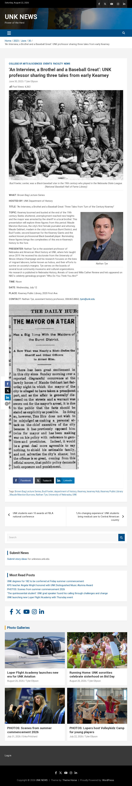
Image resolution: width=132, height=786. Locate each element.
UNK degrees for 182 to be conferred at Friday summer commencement (45, 581)
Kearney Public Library (112, 491)
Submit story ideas (17, 559)
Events (47, 63)
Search (121, 537)
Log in (8, 755)
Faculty (58, 63)
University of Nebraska (60, 494)
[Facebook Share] (8, 384)
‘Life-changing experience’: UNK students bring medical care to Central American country (97, 516)
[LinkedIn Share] (8, 397)
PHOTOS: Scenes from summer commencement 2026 (36, 589)
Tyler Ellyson (31, 81)
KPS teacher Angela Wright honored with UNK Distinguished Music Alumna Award (50, 585)
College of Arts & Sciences (25, 63)
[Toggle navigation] (9, 33)
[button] (7, 404)
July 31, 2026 (14, 736)
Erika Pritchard (30, 736)
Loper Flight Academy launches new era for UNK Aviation (32, 674)
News (67, 63)
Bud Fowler (47, 491)
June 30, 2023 (16, 81)
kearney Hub (93, 491)
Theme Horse (69, 780)
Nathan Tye (42, 494)
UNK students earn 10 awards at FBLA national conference (33, 515)
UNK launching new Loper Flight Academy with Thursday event (40, 597)
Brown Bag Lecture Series (28, 491)
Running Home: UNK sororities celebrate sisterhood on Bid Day (92, 674)
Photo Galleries (18, 628)
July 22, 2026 (76, 736)
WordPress (108, 780)
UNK (74, 494)
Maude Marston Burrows (22, 494)
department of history (65, 491)
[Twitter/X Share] (8, 391)
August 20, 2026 (15, 681)
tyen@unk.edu (87, 299)
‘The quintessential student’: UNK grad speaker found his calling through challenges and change (57, 593)
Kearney (82, 491)
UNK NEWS (21, 17)
